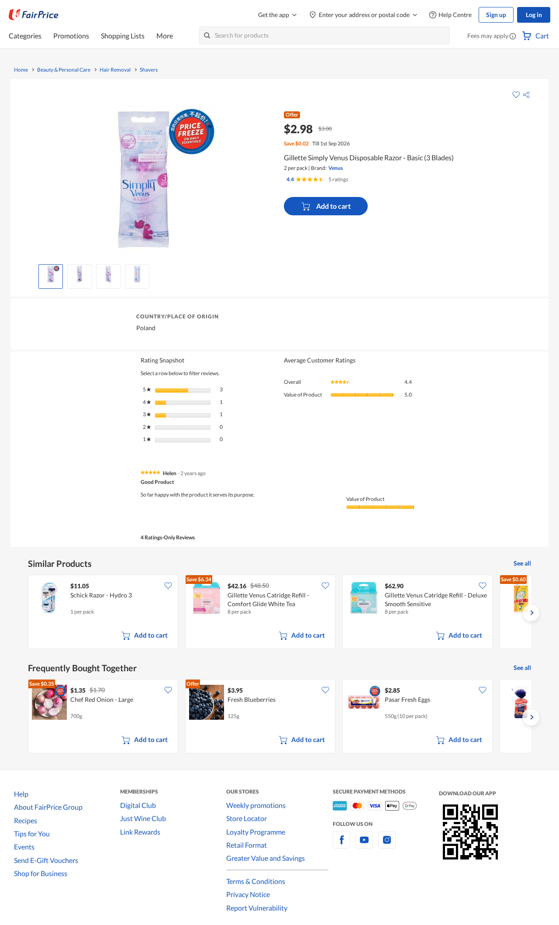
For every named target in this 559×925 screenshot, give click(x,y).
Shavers (149, 69)
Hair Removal (115, 69)
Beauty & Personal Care (63, 69)
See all (522, 563)
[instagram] (387, 845)
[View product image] (50, 274)
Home (21, 69)
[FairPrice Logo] (34, 15)
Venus (335, 168)
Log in (534, 14)
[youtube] (364, 845)
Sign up (496, 14)
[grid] (279, 613)
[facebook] (341, 845)
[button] (512, 37)
